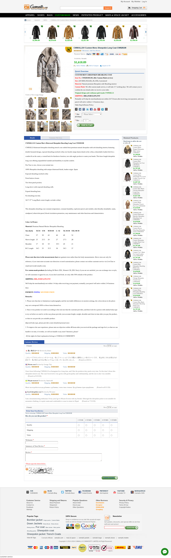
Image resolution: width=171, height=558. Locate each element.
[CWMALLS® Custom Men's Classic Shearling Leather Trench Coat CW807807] (134, 27)
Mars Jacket (49, 527)
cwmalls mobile (123, 538)
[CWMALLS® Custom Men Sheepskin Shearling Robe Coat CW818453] (127, 266)
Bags (50, 15)
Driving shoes (31, 527)
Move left (145, 32)
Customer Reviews (55, 138)
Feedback (29, 507)
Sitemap (29, 509)
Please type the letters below (35, 464)
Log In (144, 2)
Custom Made (62, 15)
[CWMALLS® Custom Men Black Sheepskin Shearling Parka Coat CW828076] (127, 304)
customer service (6, 557)
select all (127, 143)
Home (29, 20)
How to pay (76, 505)
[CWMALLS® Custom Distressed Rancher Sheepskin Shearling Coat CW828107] (127, 216)
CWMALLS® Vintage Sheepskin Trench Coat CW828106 (138, 279)
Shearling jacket (31, 531)
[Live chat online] (164, 551)
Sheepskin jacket (36, 534)
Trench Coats (53, 534)
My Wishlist (135, 2)
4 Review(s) (85, 50)
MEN (45, 20)
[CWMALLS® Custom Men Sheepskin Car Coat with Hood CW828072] (127, 163)
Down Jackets (34, 523)
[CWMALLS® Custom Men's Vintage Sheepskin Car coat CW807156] (117, 27)
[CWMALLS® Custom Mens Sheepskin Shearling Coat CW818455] (127, 292)
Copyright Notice (125, 507)
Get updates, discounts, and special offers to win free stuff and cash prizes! (122, 523)
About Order (77, 503)
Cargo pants (47, 520)
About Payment (55, 503)
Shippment (53, 505)
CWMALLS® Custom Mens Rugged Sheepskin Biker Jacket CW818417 (138, 149)
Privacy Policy (124, 503)
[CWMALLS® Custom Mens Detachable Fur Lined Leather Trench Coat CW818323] (127, 176)
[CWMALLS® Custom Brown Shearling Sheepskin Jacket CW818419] (127, 230)
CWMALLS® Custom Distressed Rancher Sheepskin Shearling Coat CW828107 (138, 216)
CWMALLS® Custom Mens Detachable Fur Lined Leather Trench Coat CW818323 (139, 176)
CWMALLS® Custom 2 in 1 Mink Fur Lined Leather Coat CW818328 (139, 253)
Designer (99, 505)
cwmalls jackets (84, 538)
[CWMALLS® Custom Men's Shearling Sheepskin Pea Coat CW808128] (68, 27)
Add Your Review (95, 50)
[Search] (108, 8)
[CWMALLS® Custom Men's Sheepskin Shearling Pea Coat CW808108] (101, 27)
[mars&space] (106, 109)
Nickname (29, 440)
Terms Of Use (123, 505)
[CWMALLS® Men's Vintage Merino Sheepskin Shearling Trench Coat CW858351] (52, 27)
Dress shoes (54, 524)
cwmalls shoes (110, 538)
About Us (29, 503)
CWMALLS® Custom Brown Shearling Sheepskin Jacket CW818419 (139, 229)
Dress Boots (46, 524)
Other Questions (78, 507)
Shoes (40, 15)
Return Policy (54, 507)
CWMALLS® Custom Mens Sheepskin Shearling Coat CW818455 (139, 291)
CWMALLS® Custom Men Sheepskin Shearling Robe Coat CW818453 (139, 266)
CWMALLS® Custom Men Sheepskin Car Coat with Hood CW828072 (138, 163)
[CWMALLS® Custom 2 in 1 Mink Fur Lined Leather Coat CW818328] (127, 254)
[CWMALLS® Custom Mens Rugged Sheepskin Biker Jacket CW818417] (127, 149)
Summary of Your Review (35, 446)
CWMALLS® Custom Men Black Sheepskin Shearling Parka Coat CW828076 (139, 304)
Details (32, 138)
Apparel (30, 15)
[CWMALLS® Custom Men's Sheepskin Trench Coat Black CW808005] (36, 27)
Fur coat (40, 527)
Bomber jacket (34, 520)
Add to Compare (94, 65)
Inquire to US (106, 65)
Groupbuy (99, 509)
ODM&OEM (100, 507)
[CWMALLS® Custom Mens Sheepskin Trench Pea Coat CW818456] (127, 204)
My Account (125, 2)
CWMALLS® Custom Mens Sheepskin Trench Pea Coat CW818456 (139, 203)
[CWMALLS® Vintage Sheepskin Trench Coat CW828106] (127, 280)
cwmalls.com (58, 538)
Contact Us (30, 505)
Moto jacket (56, 527)
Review (28, 452)
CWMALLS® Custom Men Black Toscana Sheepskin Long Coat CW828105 (138, 190)
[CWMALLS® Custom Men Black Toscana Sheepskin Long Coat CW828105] (85, 27)
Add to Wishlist (80, 65)
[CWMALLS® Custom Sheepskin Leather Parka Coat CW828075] (127, 242)
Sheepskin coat (45, 530)
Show (105, 346)
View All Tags (31, 538)
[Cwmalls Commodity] (36, 7)
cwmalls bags (97, 538)
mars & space (71, 538)
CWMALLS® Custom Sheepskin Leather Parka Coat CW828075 (138, 241)
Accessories (138, 15)
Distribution (100, 503)
